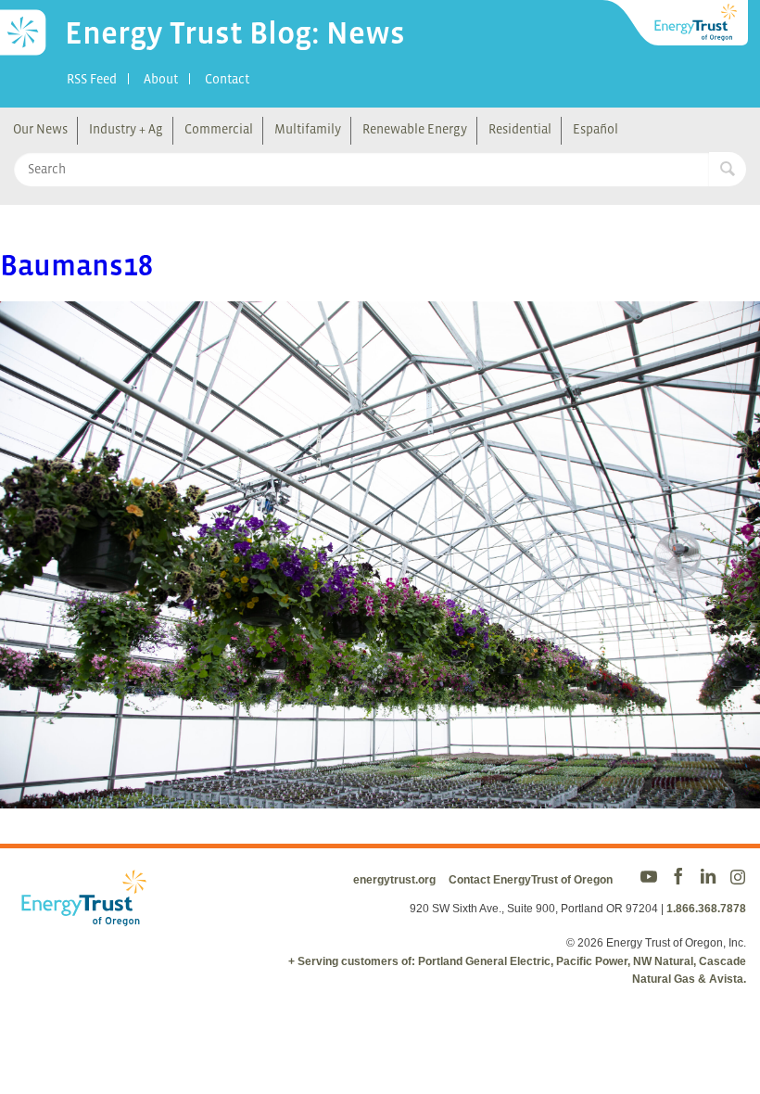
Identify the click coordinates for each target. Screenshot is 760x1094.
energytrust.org (394, 879)
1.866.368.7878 (706, 908)
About (161, 78)
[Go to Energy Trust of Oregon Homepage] (676, 23)
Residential (519, 128)
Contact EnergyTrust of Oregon (531, 879)
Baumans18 (76, 265)
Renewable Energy (414, 128)
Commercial (218, 128)
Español (595, 128)
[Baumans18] (380, 796)
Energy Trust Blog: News (235, 32)
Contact (227, 78)
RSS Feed (92, 78)
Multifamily (307, 128)
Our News (40, 128)
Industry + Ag (126, 128)
